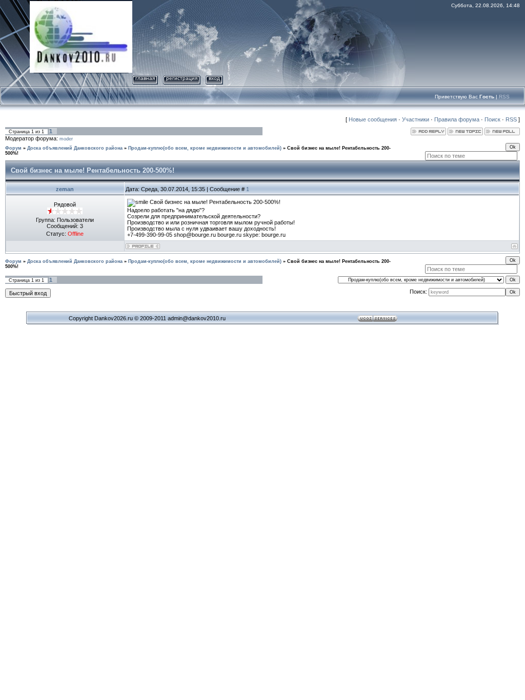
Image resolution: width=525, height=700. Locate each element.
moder (66, 138)
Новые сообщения (373, 119)
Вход (214, 78)
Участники (415, 119)
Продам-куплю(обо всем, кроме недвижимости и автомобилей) (204, 148)
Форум (13, 148)
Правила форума (456, 119)
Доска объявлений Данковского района (75, 148)
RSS (504, 96)
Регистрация (181, 78)
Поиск (492, 119)
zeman (65, 189)
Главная (145, 78)
